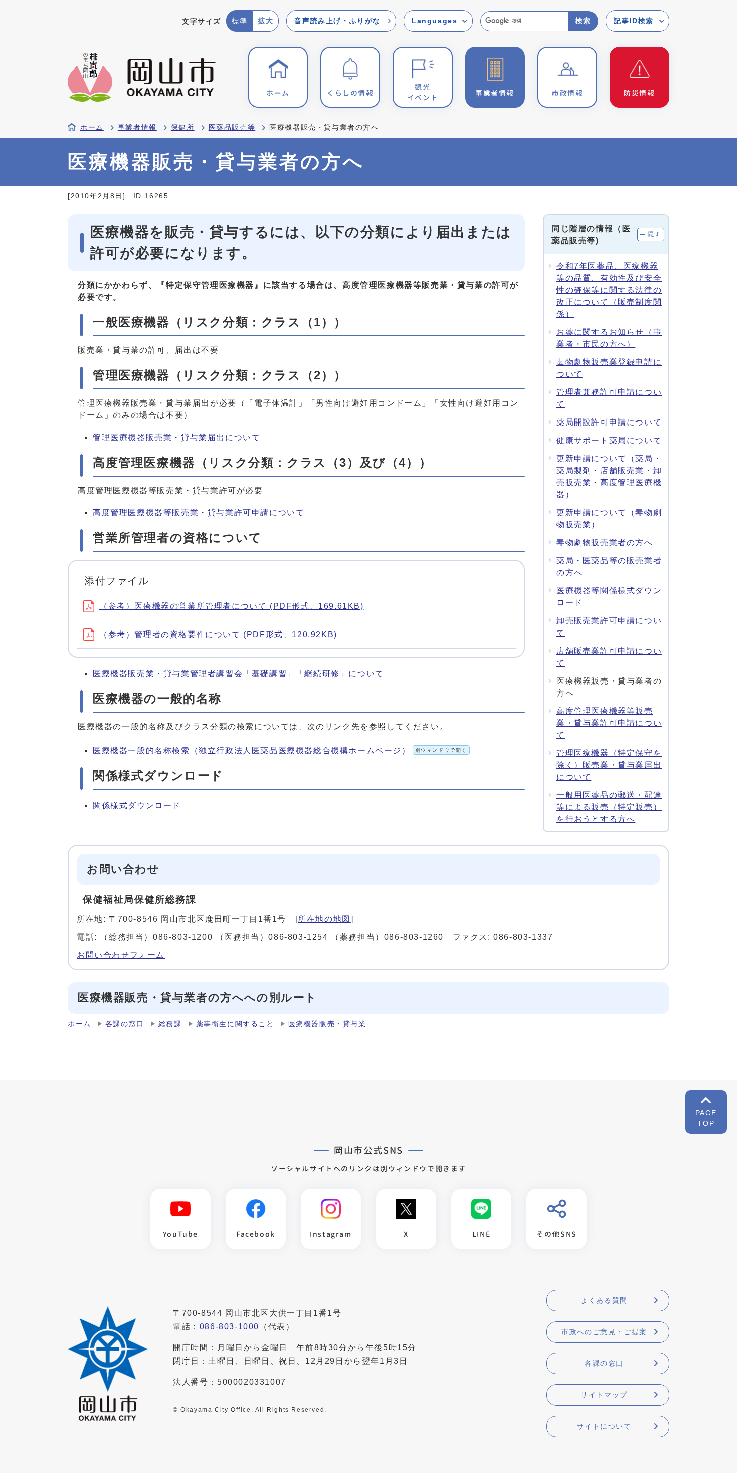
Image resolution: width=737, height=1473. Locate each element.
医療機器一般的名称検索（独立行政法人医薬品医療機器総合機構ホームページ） (280, 750)
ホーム (92, 127)
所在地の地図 (324, 919)
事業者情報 (137, 127)
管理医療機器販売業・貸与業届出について (176, 437)
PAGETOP (706, 1118)
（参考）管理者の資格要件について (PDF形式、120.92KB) (218, 634)
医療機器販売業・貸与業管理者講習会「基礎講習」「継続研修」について (238, 673)
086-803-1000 (229, 1326)
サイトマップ (604, 1395)
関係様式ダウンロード (137, 805)
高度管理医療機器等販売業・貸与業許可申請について (198, 512)
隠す (654, 234)
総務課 (170, 1024)
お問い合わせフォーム (121, 955)
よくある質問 (604, 1300)
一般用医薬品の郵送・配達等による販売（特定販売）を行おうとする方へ (609, 807)
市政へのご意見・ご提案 (604, 1332)
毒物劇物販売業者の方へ (604, 542)
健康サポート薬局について (609, 440)
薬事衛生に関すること (235, 1024)
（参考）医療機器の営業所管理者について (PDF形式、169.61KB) (231, 606)
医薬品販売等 (232, 127)
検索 (583, 21)
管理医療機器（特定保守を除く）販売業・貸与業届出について (609, 765)
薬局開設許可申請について (609, 422)
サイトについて (604, 1426)
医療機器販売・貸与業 (327, 1024)
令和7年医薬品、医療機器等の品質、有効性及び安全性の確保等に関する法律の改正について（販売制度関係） (609, 290)
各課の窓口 (124, 1024)
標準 (239, 21)
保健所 (183, 127)
